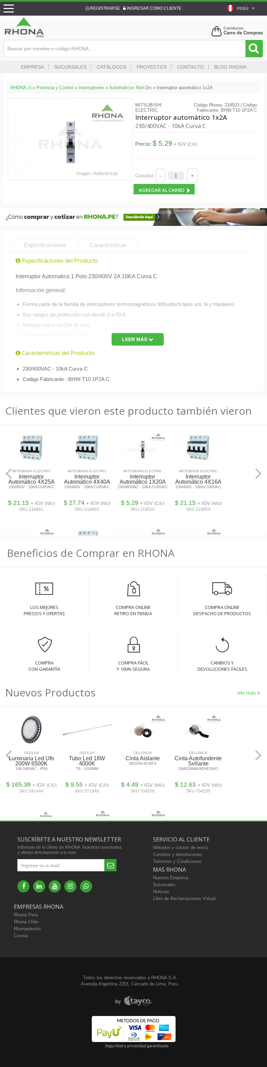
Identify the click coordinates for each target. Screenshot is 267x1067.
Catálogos (112, 67)
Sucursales (70, 67)
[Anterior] (8, 473)
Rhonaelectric (27, 928)
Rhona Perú (26, 914)
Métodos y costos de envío (180, 847)
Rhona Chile (26, 921)
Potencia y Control (55, 87)
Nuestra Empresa (170, 877)
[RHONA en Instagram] (70, 886)
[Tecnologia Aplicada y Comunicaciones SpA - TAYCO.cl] (134, 1001)
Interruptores (91, 87)
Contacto (190, 67)
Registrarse (104, 8)
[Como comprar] (133, 224)
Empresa (32, 67)
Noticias (161, 891)
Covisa (21, 935)
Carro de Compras (243, 32)
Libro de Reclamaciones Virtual (184, 898)
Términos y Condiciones (177, 861)
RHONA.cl (20, 87)
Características (108, 245)
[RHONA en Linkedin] (39, 886)
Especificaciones (45, 245)
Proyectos (152, 67)
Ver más (247, 692)
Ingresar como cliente (153, 8)
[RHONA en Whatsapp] (86, 886)
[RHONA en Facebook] (23, 886)
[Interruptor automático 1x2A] (70, 176)
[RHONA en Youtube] (55, 886)
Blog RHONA (230, 67)
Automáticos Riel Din (130, 87)
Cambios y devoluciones (177, 854)
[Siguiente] (258, 473)
